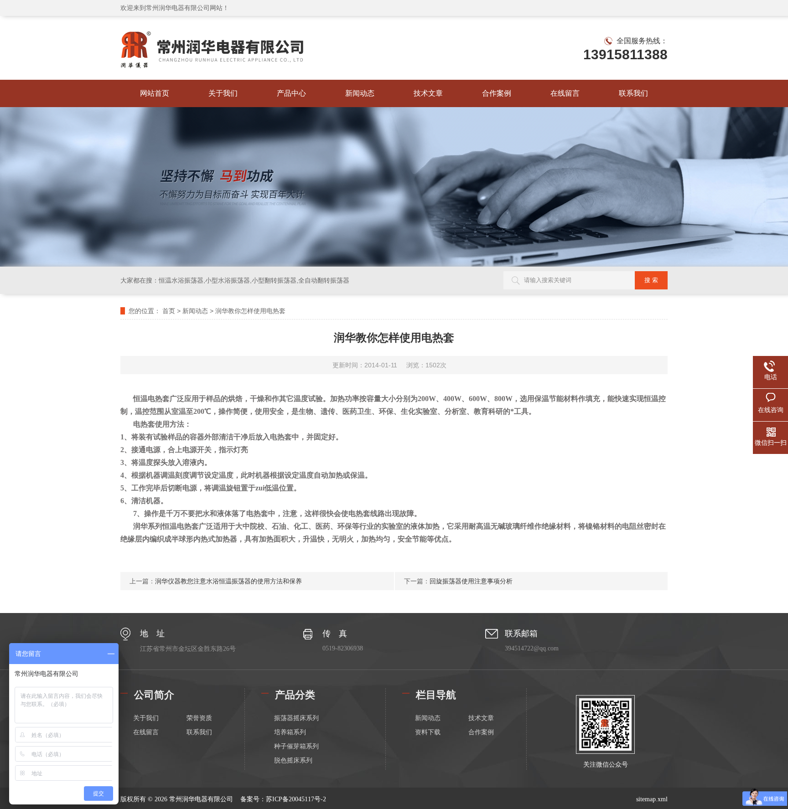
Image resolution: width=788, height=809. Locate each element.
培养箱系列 (290, 732)
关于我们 (223, 93)
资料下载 (428, 732)
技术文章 (428, 93)
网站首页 (154, 93)
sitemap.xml (652, 799)
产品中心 (291, 93)
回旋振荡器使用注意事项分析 (471, 581)
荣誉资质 (199, 718)
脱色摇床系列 (293, 760)
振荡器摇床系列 (296, 718)
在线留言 (565, 93)
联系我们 (633, 93)
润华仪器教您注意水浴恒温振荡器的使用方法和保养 (228, 581)
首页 (168, 310)
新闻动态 (359, 93)
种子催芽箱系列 (296, 746)
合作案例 (496, 93)
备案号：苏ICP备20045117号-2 (283, 799)
